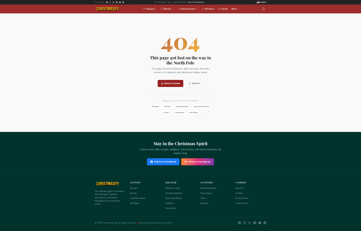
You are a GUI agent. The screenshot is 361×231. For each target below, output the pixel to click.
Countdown (179, 112)
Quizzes (204, 203)
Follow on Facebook (165, 161)
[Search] (263, 9)
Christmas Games (208, 188)
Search (196, 83)
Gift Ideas (209, 9)
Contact (239, 193)
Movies (167, 9)
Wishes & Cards (172, 188)
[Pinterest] (117, 2)
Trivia (202, 198)
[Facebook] (107, 2)
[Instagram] (113, 2)
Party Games (206, 193)
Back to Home (172, 83)
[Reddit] (123, 2)
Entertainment (187, 9)
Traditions (169, 203)
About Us (239, 188)
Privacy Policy (242, 198)
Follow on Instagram (200, 161)
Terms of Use (241, 203)
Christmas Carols (137, 198)
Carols (224, 9)
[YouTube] (120, 2)
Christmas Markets (173, 193)
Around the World (201, 106)
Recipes (150, 9)
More (234, 9)
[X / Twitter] (110, 2)
